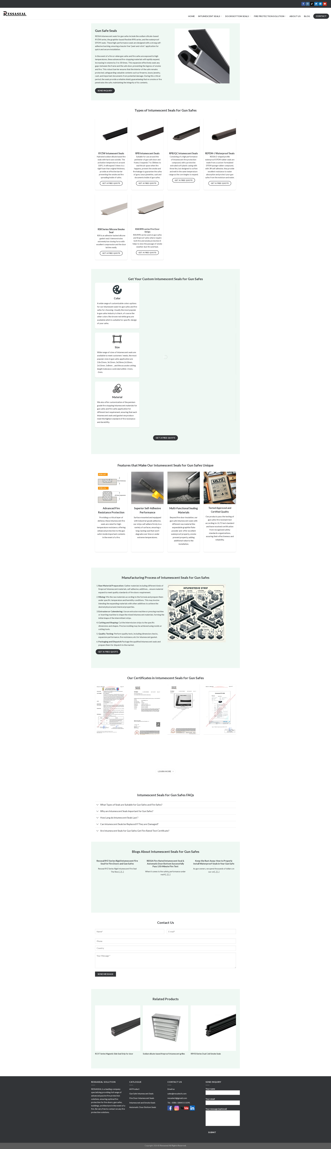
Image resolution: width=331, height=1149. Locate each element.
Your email (210, 1099)
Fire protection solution (269, 16)
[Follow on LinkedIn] (320, 4)
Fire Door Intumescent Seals (141, 1098)
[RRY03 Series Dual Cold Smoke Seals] (213, 1028)
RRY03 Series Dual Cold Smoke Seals (206, 1054)
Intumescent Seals (209, 16)
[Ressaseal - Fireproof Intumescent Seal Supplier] (15, 13)
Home (191, 16)
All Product (134, 1089)
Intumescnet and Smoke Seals (142, 1102)
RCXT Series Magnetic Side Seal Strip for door (114, 1054)
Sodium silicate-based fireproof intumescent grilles (164, 1054)
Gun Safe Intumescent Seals (141, 1093)
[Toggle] (97, 805)
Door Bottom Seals (237, 16)
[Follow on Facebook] (303, 4)
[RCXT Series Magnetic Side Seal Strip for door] (117, 1028)
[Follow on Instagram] (308, 4)
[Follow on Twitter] (316, 4)
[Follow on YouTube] (325, 4)
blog (307, 16)
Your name (210, 1089)
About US (295, 16)
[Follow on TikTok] (312, 4)
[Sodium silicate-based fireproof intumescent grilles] (165, 1028)
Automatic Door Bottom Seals (142, 1107)
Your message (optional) (216, 1109)
